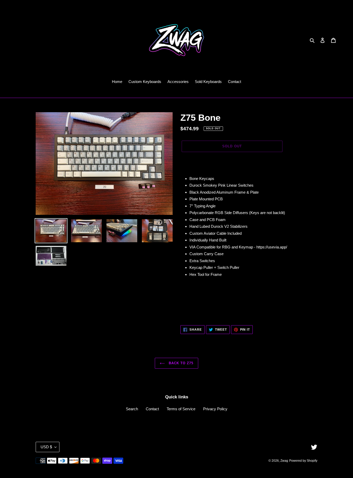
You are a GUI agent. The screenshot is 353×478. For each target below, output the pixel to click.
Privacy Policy (215, 409)
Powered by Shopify (303, 460)
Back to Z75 (180, 363)
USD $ (46, 447)
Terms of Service (181, 409)
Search (132, 409)
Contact (152, 409)
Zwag (284, 460)
